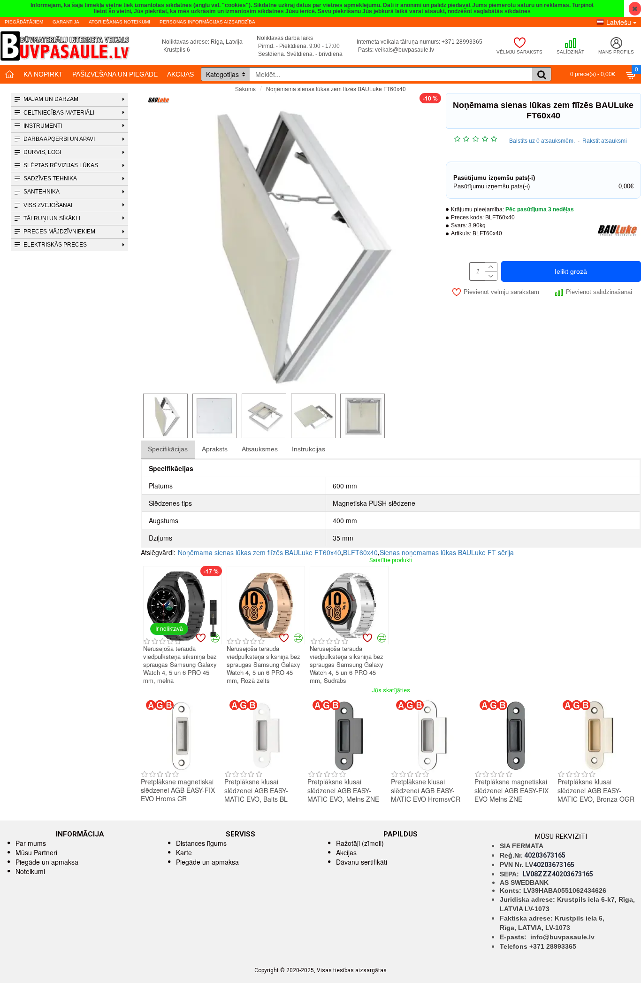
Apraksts (215, 449)
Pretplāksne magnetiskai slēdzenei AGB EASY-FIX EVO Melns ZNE (511, 790)
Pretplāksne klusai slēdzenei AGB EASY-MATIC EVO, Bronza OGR (595, 790)
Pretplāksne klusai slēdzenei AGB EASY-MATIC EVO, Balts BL (256, 790)
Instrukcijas (308, 449)
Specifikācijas (168, 449)
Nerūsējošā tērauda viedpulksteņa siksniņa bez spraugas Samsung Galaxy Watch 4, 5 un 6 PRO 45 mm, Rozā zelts (263, 664)
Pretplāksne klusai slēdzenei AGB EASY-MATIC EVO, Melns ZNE (343, 790)
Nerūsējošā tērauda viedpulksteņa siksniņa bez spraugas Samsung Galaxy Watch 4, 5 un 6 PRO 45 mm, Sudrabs (346, 664)
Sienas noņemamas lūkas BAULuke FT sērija (447, 552)
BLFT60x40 (360, 552)
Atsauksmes (260, 449)
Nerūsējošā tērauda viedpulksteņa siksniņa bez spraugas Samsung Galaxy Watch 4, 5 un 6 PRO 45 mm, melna (180, 664)
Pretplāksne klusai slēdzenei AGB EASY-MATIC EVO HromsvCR (425, 790)
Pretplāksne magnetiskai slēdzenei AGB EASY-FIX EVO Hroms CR (178, 790)
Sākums (245, 89)
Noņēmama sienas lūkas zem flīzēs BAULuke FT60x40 (259, 552)
